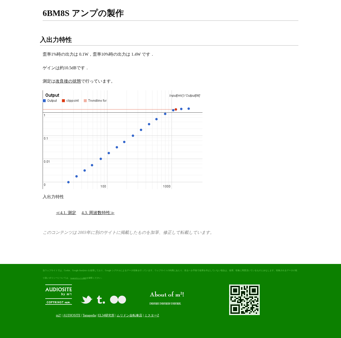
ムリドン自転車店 (129, 315)
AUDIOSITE (71, 315)
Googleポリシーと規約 (78, 278)
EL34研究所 (106, 315)
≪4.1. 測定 (66, 212)
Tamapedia (89, 315)
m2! (58, 315)
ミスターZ (151, 315)
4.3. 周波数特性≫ (98, 212)
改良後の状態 (68, 81)
